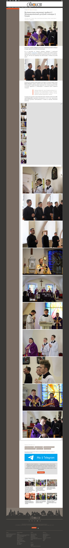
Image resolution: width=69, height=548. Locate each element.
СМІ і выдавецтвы (19, 543)
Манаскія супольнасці (20, 538)
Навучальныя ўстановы (20, 536)
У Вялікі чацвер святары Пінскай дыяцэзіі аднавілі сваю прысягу (51, 488)
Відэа (44, 540)
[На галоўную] (34, 4)
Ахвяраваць (41, 472)
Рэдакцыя (32, 544)
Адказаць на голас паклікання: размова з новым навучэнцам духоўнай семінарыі (41, 501)
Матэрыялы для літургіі (34, 537)
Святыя (32, 539)
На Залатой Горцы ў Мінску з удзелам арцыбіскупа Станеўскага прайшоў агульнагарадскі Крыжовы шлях (40, 489)
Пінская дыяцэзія (8, 536)
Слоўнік (44, 539)
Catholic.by (32, 19)
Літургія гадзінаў (33, 536)
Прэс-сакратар (19, 544)
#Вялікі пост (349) (40, 448)
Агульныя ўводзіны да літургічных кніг (36, 538)
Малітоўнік (44, 536)
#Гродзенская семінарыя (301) (30, 448)
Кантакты (32, 545)
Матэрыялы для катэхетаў (47, 537)
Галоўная (9, 7)
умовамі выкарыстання (28, 452)
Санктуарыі (18, 542)
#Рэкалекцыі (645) (47, 448)
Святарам (44, 538)
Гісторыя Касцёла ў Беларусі (21, 541)
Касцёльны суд (19, 537)
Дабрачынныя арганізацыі (20, 540)
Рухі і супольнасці (19, 539)
